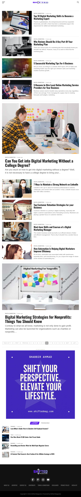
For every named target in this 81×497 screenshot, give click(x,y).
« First (16, 343)
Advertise (14, 485)
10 (62, 343)
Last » (75, 343)
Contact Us (23, 485)
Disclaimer (55, 485)
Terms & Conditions (43, 485)
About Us (6, 485)
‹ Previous (25, 343)
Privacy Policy (65, 485)
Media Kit (74, 485)
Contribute (32, 485)
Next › (68, 343)
